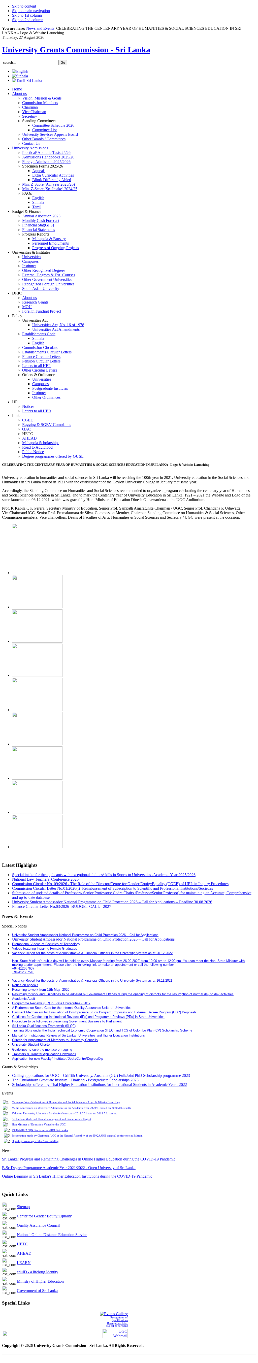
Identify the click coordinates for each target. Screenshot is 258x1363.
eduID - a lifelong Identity (37, 1272)
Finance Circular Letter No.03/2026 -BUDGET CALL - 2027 (61, 906)
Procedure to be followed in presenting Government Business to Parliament (67, 1021)
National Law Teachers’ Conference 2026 (45, 879)
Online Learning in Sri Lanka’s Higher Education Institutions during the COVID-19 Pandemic (77, 1176)
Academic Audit (23, 999)
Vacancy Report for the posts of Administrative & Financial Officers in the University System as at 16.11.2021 (92, 980)
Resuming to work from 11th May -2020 (40, 989)
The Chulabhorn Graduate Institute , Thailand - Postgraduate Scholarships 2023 (75, 1080)
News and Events (40, 28)
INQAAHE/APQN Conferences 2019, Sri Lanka (40, 1130)
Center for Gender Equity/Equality (45, 1216)
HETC (22, 1244)
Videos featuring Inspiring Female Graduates (44, 948)
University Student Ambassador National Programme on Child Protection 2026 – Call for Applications (93, 939)
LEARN (24, 1262)
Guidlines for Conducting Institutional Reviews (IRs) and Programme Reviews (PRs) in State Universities (88, 1017)
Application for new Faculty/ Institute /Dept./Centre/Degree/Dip (57, 1058)
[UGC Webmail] (115, 1333)
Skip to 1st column (27, 15)
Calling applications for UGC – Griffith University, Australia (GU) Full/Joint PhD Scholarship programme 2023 (101, 1075)
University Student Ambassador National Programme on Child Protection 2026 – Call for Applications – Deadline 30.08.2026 (112, 902)
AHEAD (24, 1253)
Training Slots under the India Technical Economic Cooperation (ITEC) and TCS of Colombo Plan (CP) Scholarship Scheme (102, 1030)
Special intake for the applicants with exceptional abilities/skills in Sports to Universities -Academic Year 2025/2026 (104, 875)
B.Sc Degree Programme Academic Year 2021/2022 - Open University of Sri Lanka (69, 1168)
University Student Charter (31, 1044)
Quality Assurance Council (38, 1225)
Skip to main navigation (31, 11)
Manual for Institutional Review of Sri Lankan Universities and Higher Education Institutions (78, 1035)
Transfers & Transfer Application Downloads (44, 1054)
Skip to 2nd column (27, 20)
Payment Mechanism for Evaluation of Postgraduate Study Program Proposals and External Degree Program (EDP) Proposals (104, 1012)
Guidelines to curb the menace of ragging (42, 1049)
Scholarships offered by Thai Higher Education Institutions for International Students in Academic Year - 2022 (99, 1084)
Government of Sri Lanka (37, 1290)
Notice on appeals (25, 985)
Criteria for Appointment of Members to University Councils (55, 1040)
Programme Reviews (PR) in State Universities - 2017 (51, 1003)
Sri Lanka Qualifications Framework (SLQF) (44, 1026)
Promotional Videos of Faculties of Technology (46, 944)
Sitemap (23, 1207)
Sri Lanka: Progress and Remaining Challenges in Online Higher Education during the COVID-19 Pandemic (88, 1159)
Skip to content (24, 6)
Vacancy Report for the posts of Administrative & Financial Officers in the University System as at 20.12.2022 (92, 953)
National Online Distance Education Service (52, 1235)
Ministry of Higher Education (40, 1281)
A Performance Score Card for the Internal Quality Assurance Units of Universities (72, 1008)
